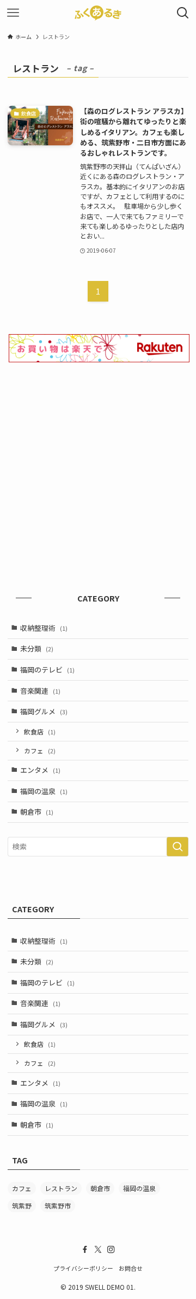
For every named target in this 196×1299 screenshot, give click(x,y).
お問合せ (131, 1268)
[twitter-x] (98, 1250)
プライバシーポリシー (83, 1268)
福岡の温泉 (44, 791)
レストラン (61, 1188)
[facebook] (85, 1250)
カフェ (40, 750)
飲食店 (40, 731)
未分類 (36, 648)
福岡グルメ (44, 711)
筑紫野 (22, 1205)
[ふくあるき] (98, 13)
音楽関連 (40, 691)
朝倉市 (36, 812)
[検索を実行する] (177, 846)
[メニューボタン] (13, 13)
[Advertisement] (98, 477)
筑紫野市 (58, 1205)
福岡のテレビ (47, 669)
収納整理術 (44, 628)
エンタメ (40, 770)
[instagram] (111, 1250)
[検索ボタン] (183, 13)
